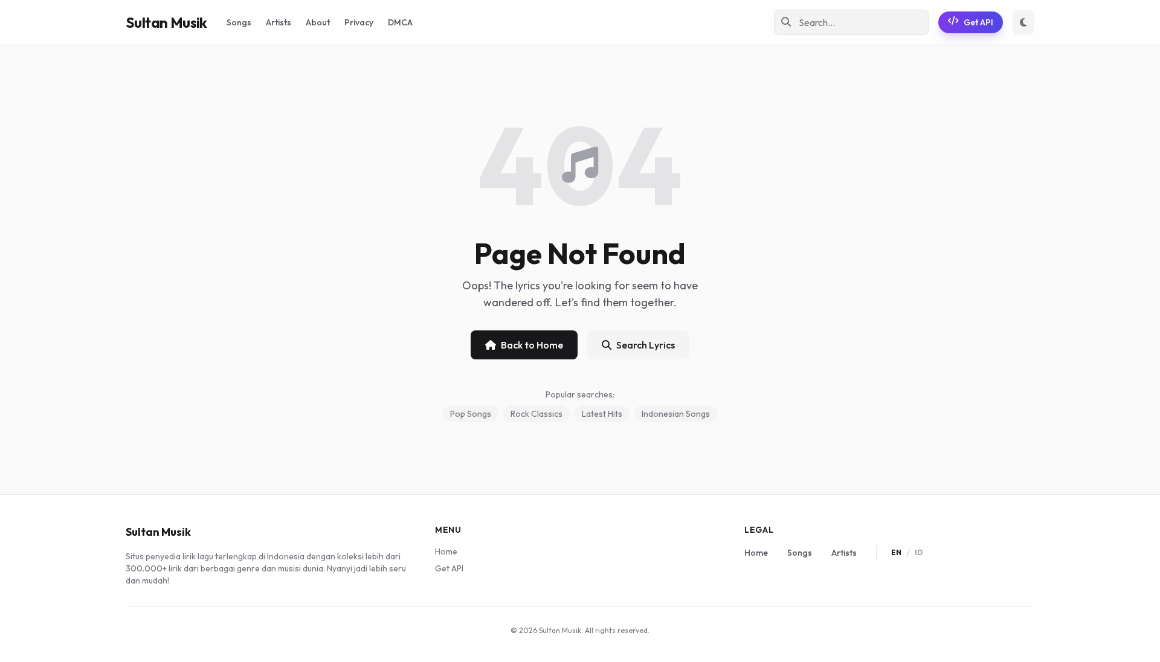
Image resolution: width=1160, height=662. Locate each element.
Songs (239, 22)
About (318, 22)
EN (896, 552)
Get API (978, 22)
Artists (278, 22)
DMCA (400, 22)
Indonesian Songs (676, 413)
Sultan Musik (166, 22)
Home (446, 551)
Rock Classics (536, 413)
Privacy (358, 22)
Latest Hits (602, 413)
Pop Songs (470, 413)
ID (919, 552)
